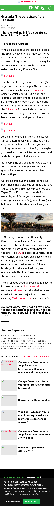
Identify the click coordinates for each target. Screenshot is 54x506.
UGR (20, 252)
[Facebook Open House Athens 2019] (9, 450)
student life (24, 346)
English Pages (37, 356)
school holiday (11, 343)
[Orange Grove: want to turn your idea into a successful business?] (9, 385)
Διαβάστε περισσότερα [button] (30, 494)
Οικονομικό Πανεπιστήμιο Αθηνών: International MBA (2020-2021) (34, 435)
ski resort (18, 290)
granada (30, 338)
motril (31, 341)
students (39, 346)
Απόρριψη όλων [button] (13, 501)
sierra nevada (43, 343)
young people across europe (27, 349)
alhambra (19, 336)
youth (6, 351)
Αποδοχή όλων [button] (32, 501)
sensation (27, 343)
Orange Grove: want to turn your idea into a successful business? (34, 385)
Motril (15, 298)
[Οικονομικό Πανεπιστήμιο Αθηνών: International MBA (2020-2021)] (9, 435)
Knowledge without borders (34, 400)
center (31, 336)
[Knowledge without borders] (9, 400)
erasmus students (13, 338)
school (42, 341)
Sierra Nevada (32, 286)
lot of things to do (14, 341)
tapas (6, 349)
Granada (38, 90)
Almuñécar (26, 298)
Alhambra (11, 109)
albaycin (7, 336)
